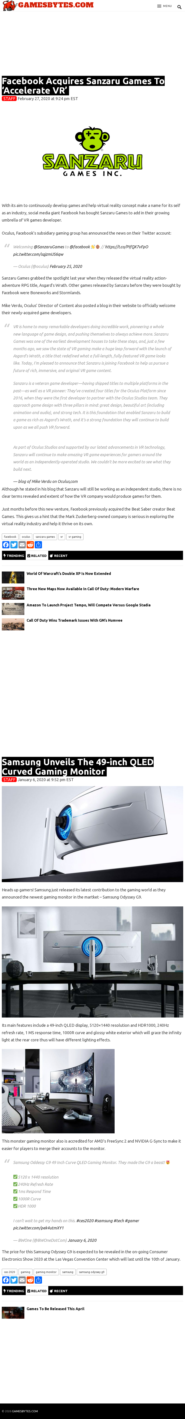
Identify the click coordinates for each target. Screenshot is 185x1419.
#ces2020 (84, 1220)
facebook (10, 536)
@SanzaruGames (49, 246)
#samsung (103, 1220)
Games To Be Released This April (55, 1309)
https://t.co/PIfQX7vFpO (126, 246)
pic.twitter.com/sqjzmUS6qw (38, 254)
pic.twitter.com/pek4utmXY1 (38, 1228)
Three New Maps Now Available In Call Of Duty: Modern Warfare (83, 589)
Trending (15, 556)
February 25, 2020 (66, 266)
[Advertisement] (92, 44)
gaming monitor (46, 1272)
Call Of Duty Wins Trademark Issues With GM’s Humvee (75, 620)
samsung (67, 1272)
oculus (26, 536)
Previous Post (92, 1390)
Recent (60, 556)
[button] (164, 6)
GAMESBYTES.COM (25, 1411)
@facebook (79, 246)
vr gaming (75, 536)
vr (61, 536)
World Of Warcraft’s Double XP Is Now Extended (69, 574)
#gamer (132, 1220)
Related (38, 556)
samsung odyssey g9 (91, 1272)
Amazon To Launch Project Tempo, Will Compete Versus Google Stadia (88, 605)
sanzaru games (45, 536)
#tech (118, 1220)
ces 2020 (9, 1272)
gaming (25, 1272)
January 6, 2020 (82, 1240)
